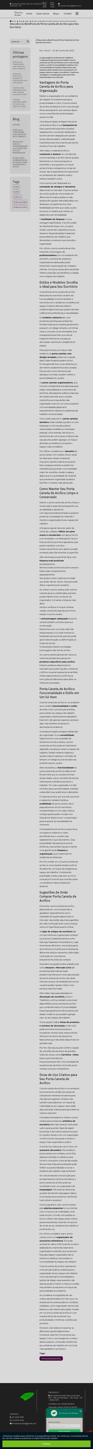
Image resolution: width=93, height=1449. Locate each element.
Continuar (46, 1444)
